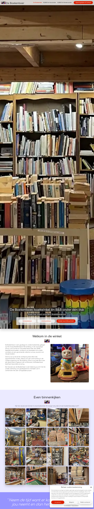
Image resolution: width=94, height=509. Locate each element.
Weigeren (71, 502)
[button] (91, 487)
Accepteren (58, 502)
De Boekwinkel (37, 2)
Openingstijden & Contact (83, 2)
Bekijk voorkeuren (85, 502)
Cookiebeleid (67, 505)
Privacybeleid (75, 505)
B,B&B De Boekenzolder (65, 2)
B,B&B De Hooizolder (49, 2)
